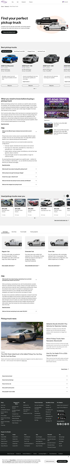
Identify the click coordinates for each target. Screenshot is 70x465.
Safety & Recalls (15, 418)
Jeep (37, 434)
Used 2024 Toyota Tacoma (5, 211)
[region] (35, 460)
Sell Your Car (26, 405)
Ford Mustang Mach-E (29, 443)
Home (2, 6)
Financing (3, 425)
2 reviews (6, 67)
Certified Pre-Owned (5, 409)
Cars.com (9, 461)
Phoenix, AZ (48, 412)
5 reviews (28, 67)
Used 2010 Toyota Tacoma (31, 211)
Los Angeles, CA (49, 409)
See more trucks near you (61, 220)
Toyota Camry (4, 443)
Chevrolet (49, 434)
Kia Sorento (61, 439)
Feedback (61, 453)
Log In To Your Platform (62, 407)
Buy (12, 2)
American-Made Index (17, 420)
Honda (14, 434)
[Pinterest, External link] (68, 424)
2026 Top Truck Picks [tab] (6, 51)
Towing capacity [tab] (34, 231)
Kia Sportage (61, 436)
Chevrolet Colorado (51, 447)
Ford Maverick (27, 436)
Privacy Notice (12, 460)
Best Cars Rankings (16, 416)
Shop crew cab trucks (53, 265)
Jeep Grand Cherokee (40, 439)
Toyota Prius (3, 439)
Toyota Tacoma (4, 441)
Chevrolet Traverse (51, 442)
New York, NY (48, 418)
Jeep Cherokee (39, 445)
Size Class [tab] (14, 231)
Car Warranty (37, 413)
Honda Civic (15, 439)
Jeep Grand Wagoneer (40, 443)
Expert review (26, 81)
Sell (17, 2)
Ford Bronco (27, 439)
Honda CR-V (15, 436)
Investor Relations (26, 453)
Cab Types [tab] (5, 231)
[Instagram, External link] (66, 424)
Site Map (36, 420)
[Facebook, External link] (61, 424)
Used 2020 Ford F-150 (45, 210)
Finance (30, 2)
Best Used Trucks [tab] (41, 51)
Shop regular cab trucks (8, 265)
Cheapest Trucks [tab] (31, 51)
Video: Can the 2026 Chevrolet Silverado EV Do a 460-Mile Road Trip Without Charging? (61, 131)
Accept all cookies (62, 461)
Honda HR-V (15, 445)
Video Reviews (15, 423)
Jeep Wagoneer (39, 441)
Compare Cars (15, 414)
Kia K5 (60, 443)
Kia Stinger (61, 441)
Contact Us (18, 453)
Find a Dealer (4, 415)
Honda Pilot (15, 443)
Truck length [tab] (23, 231)
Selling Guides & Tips (27, 413)
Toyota (2, 434)
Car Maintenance (38, 417)
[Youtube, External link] (63, 424)
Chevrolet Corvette (51, 436)
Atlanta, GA (48, 414)
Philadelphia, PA (49, 416)
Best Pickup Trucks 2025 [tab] (19, 51)
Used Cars (3, 405)
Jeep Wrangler (39, 436)
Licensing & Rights (42, 453)
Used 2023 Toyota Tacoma (18, 211)
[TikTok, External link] (58, 424)
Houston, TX (48, 407)
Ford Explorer (27, 445)
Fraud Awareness (53, 453)
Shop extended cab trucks (31, 265)
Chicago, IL (48, 405)
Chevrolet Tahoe (50, 445)
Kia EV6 (60, 445)
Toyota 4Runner (4, 445)
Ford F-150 (26, 441)
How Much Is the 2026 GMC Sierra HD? (60, 123)
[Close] (68, 456)
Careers (35, 453)
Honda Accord (16, 441)
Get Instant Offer (27, 407)
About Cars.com (10, 453)
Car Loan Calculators (39, 405)
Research (24, 2)
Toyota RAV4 (3, 436)
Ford (25, 434)
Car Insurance (38, 415)
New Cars (3, 407)
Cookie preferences (50, 461)
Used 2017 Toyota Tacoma (57, 211)
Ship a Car (37, 411)
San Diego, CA (49, 421)
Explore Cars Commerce (62, 405)
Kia (59, 434)
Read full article (5, 124)
